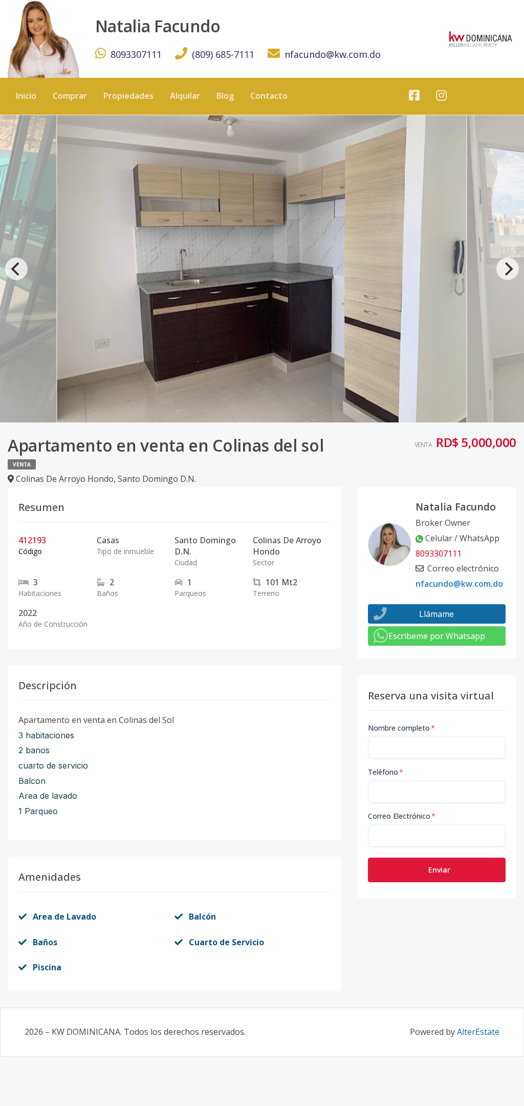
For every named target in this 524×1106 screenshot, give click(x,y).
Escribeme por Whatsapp (436, 636)
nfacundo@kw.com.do (333, 54)
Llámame (436, 614)
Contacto (269, 95)
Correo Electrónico (401, 816)
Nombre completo (401, 728)
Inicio (26, 95)
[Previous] (16, 269)
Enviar (439, 870)
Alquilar (185, 95)
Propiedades (128, 95)
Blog (225, 95)
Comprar (70, 95)
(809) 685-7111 (223, 54)
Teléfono (385, 772)
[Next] (507, 269)
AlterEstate (478, 1031)
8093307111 (136, 54)
